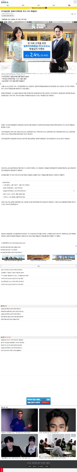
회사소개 (29, 463)
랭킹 (23, 5)
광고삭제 (1, 470)
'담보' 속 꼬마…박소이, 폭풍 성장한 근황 (14, 194)
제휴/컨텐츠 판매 (36, 463)
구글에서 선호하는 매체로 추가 (8, 15)
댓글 (38, 266)
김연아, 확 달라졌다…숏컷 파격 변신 (13, 188)
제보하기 (35, 466)
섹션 (38, 5)
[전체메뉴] (75, 2)
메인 (8, 5)
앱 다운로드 (41, 466)
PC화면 (29, 466)
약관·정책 (43, 463)
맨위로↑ (47, 466)
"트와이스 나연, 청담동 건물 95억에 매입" (14, 197)
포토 (54, 5)
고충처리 (48, 463)
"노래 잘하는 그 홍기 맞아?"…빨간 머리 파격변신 (16, 185)
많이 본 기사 (4, 407)
